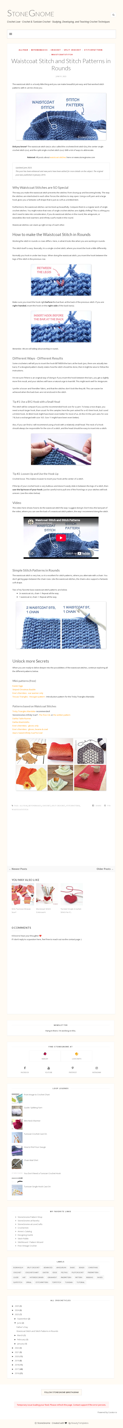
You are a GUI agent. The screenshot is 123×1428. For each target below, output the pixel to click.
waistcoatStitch (62, 54)
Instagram (96, 1072)
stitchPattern (93, 50)
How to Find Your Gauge (35, 1147)
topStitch (56, 1282)
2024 (17, 1310)
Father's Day (22, 1327)
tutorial (81, 1282)
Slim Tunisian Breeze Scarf (21, 910)
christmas (93, 1267)
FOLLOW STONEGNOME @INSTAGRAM (61, 1392)
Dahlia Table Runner (21, 718)
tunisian (69, 1282)
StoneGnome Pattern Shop (30, 1217)
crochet (56, 50)
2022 (17, 1348)
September (22, 1318)
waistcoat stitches (58, 157)
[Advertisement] (61, 840)
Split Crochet (72, 50)
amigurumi (61, 1267)
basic (72, 1267)
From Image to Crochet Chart (37, 1094)
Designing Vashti (25, 1235)
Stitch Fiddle (23, 1238)
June (19, 1323)
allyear (23, 50)
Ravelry (45, 1059)
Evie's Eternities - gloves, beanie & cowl (30, 729)
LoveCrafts (76, 1059)
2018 (17, 1364)
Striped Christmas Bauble (24, 689)
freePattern (93, 1272)
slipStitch (17, 1282)
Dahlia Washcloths (20, 722)
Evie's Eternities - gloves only (25, 725)
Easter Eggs (17, 686)
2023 (17, 1314)
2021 (17, 1352)
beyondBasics (39, 50)
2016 (17, 1373)
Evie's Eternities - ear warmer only (27, 693)
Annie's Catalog (25, 1231)
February (21, 1339)
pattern (78, 1277)
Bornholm (18, 1267)
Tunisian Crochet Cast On (35, 1134)
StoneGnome (30, 12)
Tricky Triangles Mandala (23, 711)
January (21, 1343)
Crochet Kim (23, 1227)
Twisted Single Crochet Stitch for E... (71, 910)
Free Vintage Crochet (27, 1245)
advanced (48, 1267)
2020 (17, 1356)
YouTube (48, 1072)
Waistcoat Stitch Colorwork (43, 910)
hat (24, 1277)
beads (81, 1267)
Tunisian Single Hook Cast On (37, 1186)
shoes (99, 1277)
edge (55, 1272)
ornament (52, 1277)
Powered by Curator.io (107, 1412)
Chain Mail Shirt (31, 1160)
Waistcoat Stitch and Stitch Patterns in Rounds (37, 1331)
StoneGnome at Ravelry (28, 1220)
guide (15, 1277)
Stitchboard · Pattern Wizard (30, 1242)
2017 (17, 1369)
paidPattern (66, 1277)
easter (46, 1272)
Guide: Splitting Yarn (33, 1107)
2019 (17, 1360)
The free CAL (45, 715)
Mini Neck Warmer (32, 1120)
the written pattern (61, 715)
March (20, 1335)
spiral (29, 1282)
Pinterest (73, 1072)
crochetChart (32, 1272)
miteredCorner (37, 1277)
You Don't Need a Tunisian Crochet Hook (42, 1173)
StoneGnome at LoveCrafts (30, 1224)
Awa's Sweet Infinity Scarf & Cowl (27, 732)
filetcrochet (78, 1272)
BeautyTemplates (79, 1423)
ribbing (89, 1277)
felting (64, 1272)
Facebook (25, 1072)
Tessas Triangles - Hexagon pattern (28, 696)
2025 (17, 1306)
